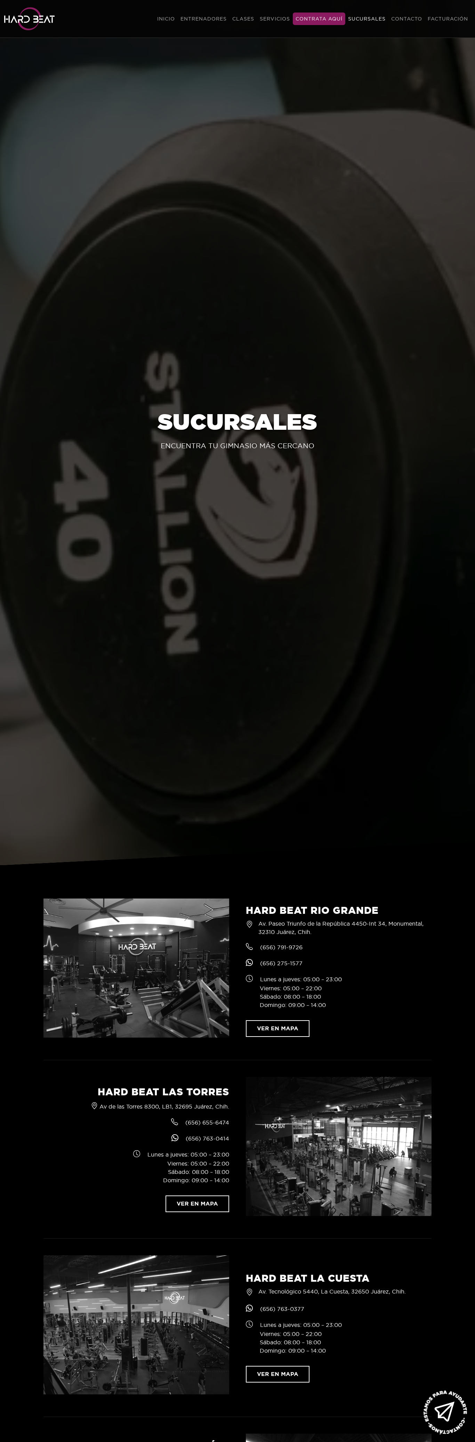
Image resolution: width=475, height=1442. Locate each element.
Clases (243, 19)
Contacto (406, 19)
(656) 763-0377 (282, 1308)
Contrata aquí (319, 19)
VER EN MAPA (277, 1028)
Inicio (166, 19)
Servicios (275, 19)
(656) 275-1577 (281, 963)
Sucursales (367, 19)
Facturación (448, 19)
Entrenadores (203, 19)
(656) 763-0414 (207, 1138)
